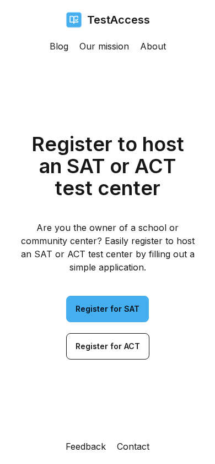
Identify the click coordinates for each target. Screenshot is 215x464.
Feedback (86, 446)
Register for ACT (108, 346)
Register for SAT (107, 309)
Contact (133, 446)
